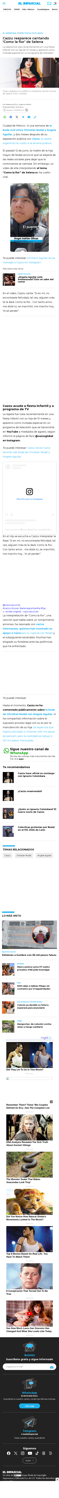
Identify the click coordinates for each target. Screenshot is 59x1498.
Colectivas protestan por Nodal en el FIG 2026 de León (36, 828)
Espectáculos (26, 33)
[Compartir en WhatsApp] (5, 117)
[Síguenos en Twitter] (15, 1453)
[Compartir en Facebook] (11, 117)
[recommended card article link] (9, 279)
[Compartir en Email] (29, 117)
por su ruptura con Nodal (28, 629)
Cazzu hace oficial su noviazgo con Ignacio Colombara (36, 774)
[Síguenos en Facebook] (8, 1453)
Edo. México (28, 9)
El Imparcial (10, 33)
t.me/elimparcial (29, 1434)
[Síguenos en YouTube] (30, 1453)
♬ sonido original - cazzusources (20, 611)
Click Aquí (29, 1406)
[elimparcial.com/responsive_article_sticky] (57, 1479)
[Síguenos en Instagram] (22, 1453)
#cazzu (7, 608)
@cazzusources (11, 605)
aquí (21, 758)
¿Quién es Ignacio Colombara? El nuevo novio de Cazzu (37, 810)
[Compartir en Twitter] (17, 117)
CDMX (17, 9)
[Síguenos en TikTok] (37, 1453)
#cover (15, 608)
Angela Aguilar (44, 855)
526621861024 (29, 1396)
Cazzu (39, 33)
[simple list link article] (29, 935)
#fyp (43, 608)
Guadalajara (43, 9)
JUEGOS (7, 9)
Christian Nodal (24, 855)
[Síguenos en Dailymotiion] (50, 1453)
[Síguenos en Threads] (44, 1453)
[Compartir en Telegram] (23, 117)
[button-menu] (4, 3)
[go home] (29, 1472)
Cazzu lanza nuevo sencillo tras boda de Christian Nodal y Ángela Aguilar (27, 452)
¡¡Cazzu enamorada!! (30, 791)
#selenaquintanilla (30, 608)
